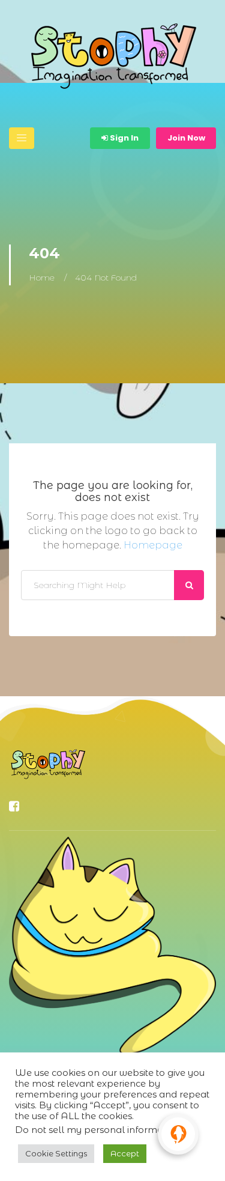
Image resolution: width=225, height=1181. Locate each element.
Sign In (123, 138)
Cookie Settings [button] (56, 1153)
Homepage (153, 545)
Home (42, 277)
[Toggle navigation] (21, 138)
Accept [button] (124, 1153)
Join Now (186, 138)
